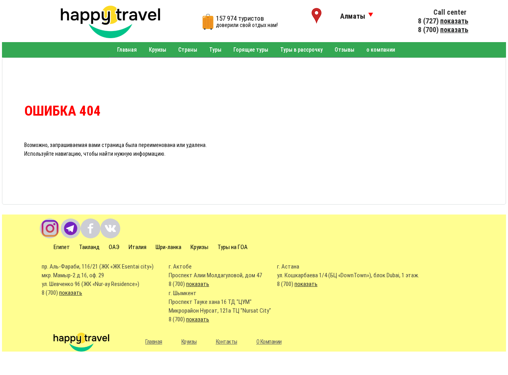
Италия (137, 247)
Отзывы (344, 49)
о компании (380, 49)
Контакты (226, 341)
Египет (62, 247)
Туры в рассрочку (301, 49)
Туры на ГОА (232, 247)
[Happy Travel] (104, 21)
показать (454, 21)
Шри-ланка (168, 247)
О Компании (269, 341)
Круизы (157, 49)
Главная (127, 49)
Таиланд (89, 247)
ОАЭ (114, 247)
